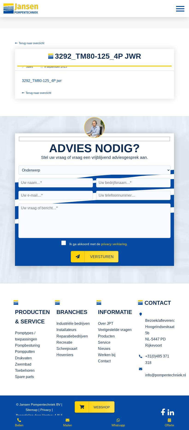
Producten (106, 336)
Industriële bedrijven (73, 323)
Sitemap (32, 410)
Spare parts (24, 377)
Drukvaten (23, 358)
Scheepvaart (66, 349)
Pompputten (25, 352)
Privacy (45, 410)
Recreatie (64, 342)
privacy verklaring (114, 244)
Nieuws (104, 349)
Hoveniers (64, 355)
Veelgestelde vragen (115, 330)
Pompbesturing (27, 345)
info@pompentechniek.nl (165, 375)
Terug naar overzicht (31, 43)
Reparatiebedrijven (72, 336)
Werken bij (106, 355)
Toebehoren (25, 370)
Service (104, 342)
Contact (104, 361)
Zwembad (23, 364)
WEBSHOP (102, 407)
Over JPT (105, 323)
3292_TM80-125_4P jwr (42, 81)
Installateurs (66, 330)
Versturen (101, 257)
